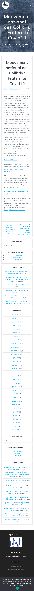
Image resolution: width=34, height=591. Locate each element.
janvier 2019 (16, 387)
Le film (17, 187)
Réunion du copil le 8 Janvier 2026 (14, 285)
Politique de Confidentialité (15, 569)
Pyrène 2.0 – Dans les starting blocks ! (16, 503)
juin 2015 (16, 412)
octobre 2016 (16, 405)
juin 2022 (16, 325)
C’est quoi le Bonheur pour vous (14, 210)
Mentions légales (15, 566)
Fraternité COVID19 (10, 160)
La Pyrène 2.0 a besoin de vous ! (16, 290)
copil (5, 89)
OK (17, 588)
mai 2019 (16, 383)
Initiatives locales (18, 258)
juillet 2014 (16, 419)
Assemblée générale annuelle (13, 519)
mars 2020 (15, 369)
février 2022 (16, 340)
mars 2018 (16, 397)
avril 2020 (15, 365)
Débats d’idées (18, 260)
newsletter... (22, 556)
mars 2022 (16, 336)
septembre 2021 (16, 347)
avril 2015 (16, 415)
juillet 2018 (16, 394)
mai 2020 (16, 361)
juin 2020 (16, 358)
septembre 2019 (16, 376)
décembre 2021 (16, 343)
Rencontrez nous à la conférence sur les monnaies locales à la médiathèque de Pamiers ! (17, 279)
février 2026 (16, 315)
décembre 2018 (16, 390)
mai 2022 (16, 329)
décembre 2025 (16, 318)
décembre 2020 (16, 351)
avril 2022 (16, 333)
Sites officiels (14, 89)
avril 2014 (16, 426)
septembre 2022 (16, 322)
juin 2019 (16, 379)
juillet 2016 (16, 408)
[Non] (32, 584)
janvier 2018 (16, 401)
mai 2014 (16, 422)
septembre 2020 (16, 354)
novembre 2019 (16, 372)
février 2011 (16, 430)
